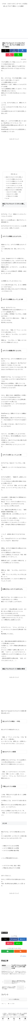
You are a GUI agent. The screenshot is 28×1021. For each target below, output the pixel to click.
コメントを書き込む (14, 999)
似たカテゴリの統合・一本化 (14, 192)
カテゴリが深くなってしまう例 (14, 185)
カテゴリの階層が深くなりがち (14, 183)
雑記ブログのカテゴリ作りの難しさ (14, 177)
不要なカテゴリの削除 (12, 196)
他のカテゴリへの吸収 (12, 194)
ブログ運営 (5, 932)
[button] (25, 511)
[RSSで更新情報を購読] (20, 951)
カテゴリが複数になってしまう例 (15, 181)
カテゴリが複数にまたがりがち (14, 179)
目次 (12, 174)
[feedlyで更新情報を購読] (7, 951)
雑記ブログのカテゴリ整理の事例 (14, 189)
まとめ (7, 198)
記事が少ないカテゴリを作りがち (15, 187)
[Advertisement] (14, 24)
